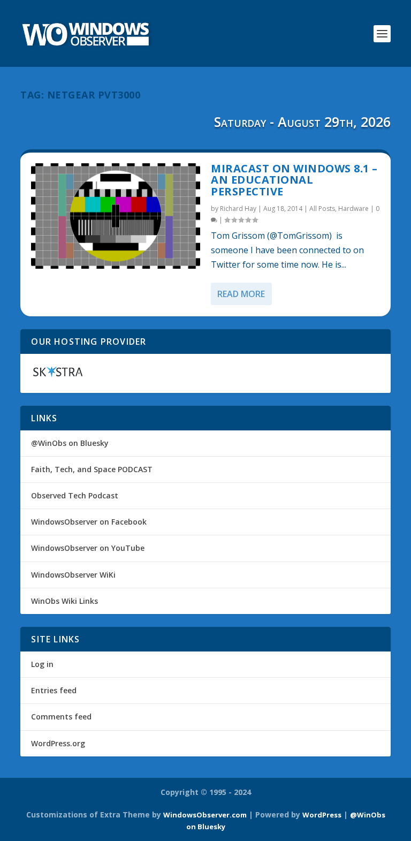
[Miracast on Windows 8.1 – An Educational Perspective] (115, 216)
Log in (42, 664)
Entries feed (54, 690)
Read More (241, 294)
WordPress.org (58, 743)
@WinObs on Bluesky (70, 443)
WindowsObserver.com (205, 815)
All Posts (322, 208)
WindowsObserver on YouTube (87, 548)
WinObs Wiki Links (64, 601)
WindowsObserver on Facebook (89, 522)
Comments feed (61, 716)
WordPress (321, 815)
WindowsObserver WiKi (73, 575)
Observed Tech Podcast (74, 495)
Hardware (353, 208)
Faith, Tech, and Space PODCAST (92, 469)
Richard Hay (238, 208)
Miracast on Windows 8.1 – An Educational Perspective (294, 180)
